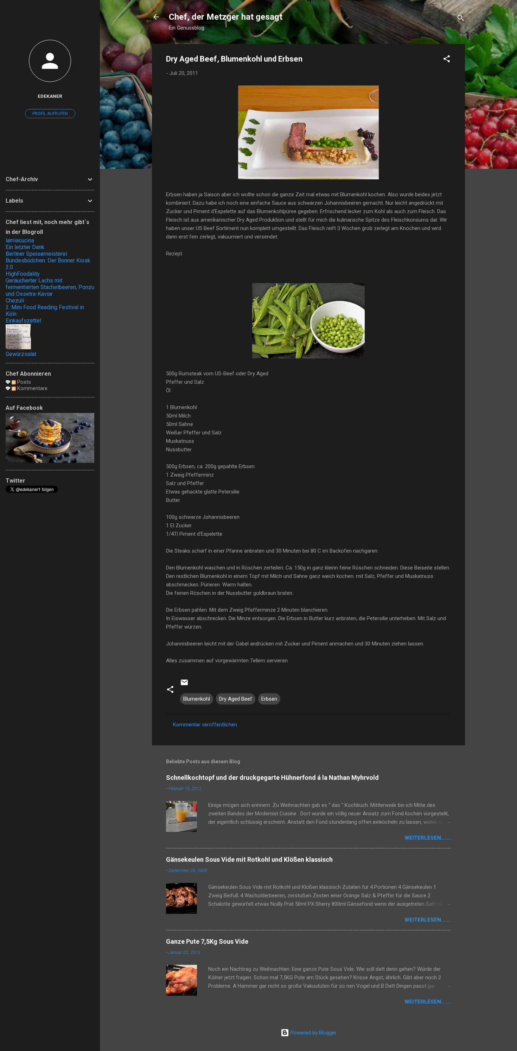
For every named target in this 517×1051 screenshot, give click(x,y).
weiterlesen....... (427, 838)
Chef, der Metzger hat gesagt (225, 17)
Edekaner (50, 96)
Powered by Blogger (313, 1033)
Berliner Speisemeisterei (36, 253)
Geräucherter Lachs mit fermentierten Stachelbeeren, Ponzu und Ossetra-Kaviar (50, 287)
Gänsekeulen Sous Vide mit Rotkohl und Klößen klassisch (249, 859)
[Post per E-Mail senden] (184, 685)
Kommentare (31, 388)
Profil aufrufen (50, 113)
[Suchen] (461, 19)
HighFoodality (23, 273)
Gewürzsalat (21, 354)
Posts (23, 382)
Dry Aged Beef (235, 699)
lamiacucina (20, 240)
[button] (446, 60)
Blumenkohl (196, 699)
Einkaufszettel (23, 320)
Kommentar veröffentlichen (205, 724)
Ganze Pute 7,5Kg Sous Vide (207, 941)
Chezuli (15, 300)
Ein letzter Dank (25, 247)
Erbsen (269, 699)
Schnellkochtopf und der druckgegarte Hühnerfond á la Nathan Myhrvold (272, 777)
